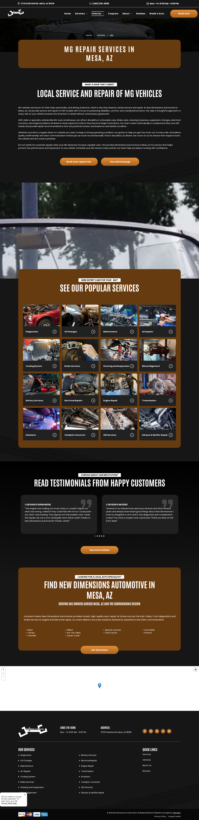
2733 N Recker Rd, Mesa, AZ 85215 (37, 3)
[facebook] (145, 731)
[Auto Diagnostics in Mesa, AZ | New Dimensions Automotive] (41, 315)
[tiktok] (163, 731)
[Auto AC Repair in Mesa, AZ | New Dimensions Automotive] (157, 315)
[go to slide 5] (103, 536)
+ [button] (3, 669)
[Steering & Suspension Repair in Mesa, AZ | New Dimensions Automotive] (119, 350)
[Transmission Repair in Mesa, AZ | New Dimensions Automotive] (157, 384)
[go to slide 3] (99, 536)
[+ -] (99, 688)
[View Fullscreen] (3, 678)
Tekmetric (177, 813)
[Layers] (195, 669)
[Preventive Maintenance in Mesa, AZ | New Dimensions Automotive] (119, 315)
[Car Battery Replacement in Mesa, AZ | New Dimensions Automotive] (41, 384)
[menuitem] (69, 13)
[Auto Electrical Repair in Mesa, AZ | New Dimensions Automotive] (80, 384)
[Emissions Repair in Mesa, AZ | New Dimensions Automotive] (41, 419)
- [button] (3, 673)
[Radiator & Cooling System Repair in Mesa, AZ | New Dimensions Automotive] (41, 350)
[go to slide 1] (95, 536)
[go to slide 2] (97, 536)
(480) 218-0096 (100, 3)
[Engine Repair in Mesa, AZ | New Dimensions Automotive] (119, 384)
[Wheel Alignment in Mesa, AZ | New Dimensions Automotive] (157, 350)
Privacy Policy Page (9, 803)
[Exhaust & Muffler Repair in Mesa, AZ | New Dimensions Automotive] (157, 419)
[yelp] (157, 731)
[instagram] (151, 731)
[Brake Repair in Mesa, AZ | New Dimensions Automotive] (80, 350)
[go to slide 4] (101, 536)
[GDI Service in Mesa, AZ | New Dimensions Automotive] (119, 419)
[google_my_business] (169, 731)
